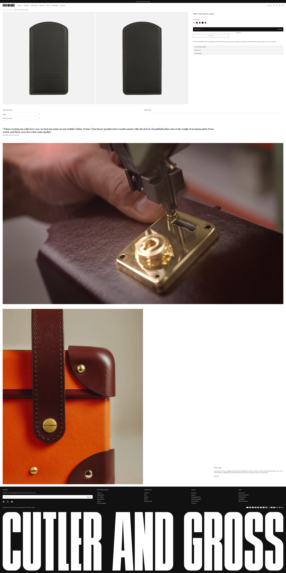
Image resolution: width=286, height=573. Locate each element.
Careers (99, 501)
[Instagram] (8, 502)
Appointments (55, 5)
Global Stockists (100, 499)
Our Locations (100, 497)
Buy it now (211, 35)
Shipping (146, 497)
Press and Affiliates (101, 503)
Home (4, 9)
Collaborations (34, 5)
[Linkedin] (12, 502)
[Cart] (282, 5)
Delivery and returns (8, 118)
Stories (48, 5)
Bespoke (193, 495)
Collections (42, 5)
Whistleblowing (242, 497)
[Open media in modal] (93, 102)
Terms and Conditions (244, 495)
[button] (269, 5)
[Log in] (279, 5)
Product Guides (194, 501)
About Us (62, 5)
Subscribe (89, 496)
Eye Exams (193, 492)
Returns (146, 499)
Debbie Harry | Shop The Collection (143, 1)
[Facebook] (3, 502)
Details (4, 114)
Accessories (10, 9)
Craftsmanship (100, 495)
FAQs (145, 495)
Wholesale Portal (148, 501)
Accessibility (241, 499)
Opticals (20, 5)
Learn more (216, 475)
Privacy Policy (242, 492)
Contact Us (146, 492)
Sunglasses (26, 5)
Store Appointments (195, 497)
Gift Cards (193, 503)
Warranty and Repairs (196, 499)
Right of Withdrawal (243, 501)
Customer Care (147, 489)
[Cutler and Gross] (143, 541)
